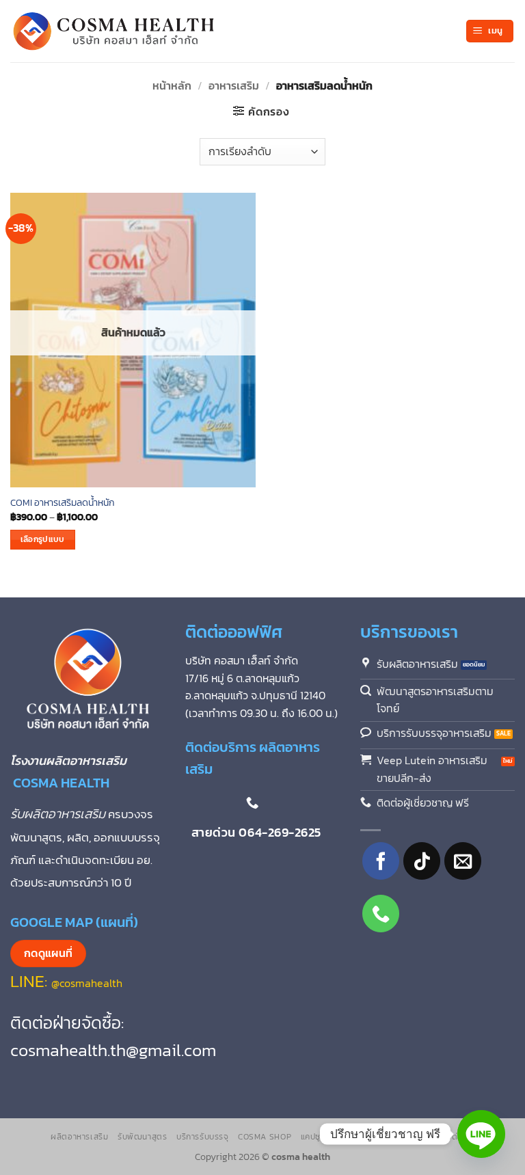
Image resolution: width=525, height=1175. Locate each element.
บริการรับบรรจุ (202, 1137)
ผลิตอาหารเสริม (79, 1137)
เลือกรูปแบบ (43, 539)
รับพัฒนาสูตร (142, 1137)
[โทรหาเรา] (381, 913)
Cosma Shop (264, 1137)
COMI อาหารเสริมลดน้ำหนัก (62, 502)
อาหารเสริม (233, 85)
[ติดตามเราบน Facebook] (381, 861)
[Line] (481, 1134)
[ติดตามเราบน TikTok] (422, 861)
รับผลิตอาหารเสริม (59, 813)
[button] (489, 31)
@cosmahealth (86, 983)
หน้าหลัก (171, 85)
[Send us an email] (463, 861)
